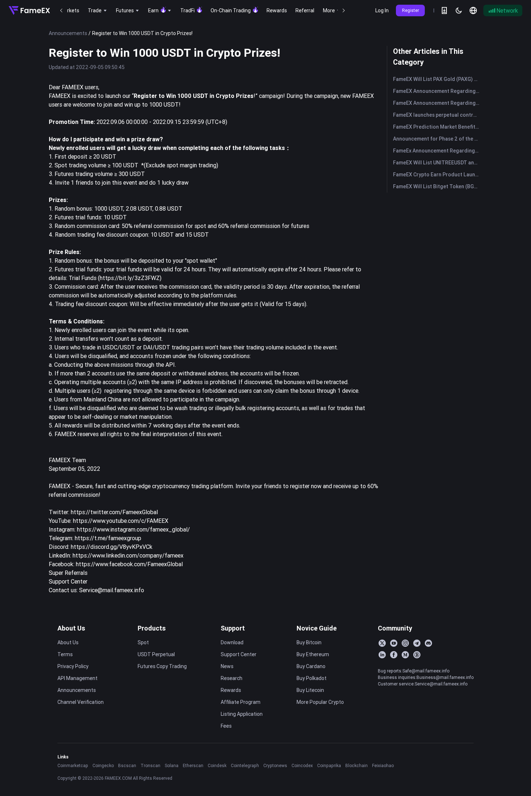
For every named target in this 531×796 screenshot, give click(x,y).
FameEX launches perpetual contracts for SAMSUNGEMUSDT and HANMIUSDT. (437, 115)
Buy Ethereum (313, 654)
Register (410, 10)
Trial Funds (81, 277)
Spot (143, 642)
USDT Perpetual (156, 654)
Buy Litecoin (310, 690)
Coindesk (217, 765)
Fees (226, 726)
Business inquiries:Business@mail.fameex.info (426, 677)
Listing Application (242, 714)
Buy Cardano (311, 666)
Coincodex (302, 765)
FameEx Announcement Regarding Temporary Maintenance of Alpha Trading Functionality (437, 150)
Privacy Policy (72, 666)
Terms (65, 654)
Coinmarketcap (72, 765)
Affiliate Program (240, 702)
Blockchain (356, 765)
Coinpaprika (329, 765)
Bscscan (127, 765)
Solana (171, 765)
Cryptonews (275, 765)
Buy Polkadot (312, 678)
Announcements (68, 33)
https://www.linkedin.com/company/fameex (128, 555)
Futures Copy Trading (162, 666)
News (227, 666)
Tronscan (150, 765)
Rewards (231, 690)
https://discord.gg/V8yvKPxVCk (111, 546)
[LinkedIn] (382, 654)
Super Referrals (68, 572)
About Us (71, 628)
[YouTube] (393, 643)
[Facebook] (393, 654)
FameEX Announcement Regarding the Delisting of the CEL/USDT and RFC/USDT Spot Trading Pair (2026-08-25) (437, 103)
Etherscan (193, 765)
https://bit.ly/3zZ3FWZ (130, 277)
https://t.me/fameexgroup (108, 538)
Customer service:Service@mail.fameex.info (422, 684)
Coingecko (103, 765)
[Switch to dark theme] (458, 10)
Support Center (68, 581)
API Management (77, 678)
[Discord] (428, 643)
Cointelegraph (245, 765)
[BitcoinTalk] (417, 654)
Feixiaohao (383, 765)
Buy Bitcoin (309, 642)
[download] (444, 10)
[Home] (29, 10)
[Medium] (405, 654)
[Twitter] (382, 643)
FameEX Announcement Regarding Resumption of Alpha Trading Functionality (437, 91)
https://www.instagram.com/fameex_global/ (133, 529)
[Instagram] (405, 643)
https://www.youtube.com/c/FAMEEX (120, 520)
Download (232, 642)
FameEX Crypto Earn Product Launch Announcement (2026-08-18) (437, 174)
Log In (382, 10)
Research (231, 678)
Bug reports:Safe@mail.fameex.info (413, 671)
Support (233, 628)
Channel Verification (80, 702)
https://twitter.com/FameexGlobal (114, 512)
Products (152, 628)
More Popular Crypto (320, 702)
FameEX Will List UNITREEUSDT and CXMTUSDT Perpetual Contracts (437, 162)
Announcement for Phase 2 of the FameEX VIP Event (437, 138)
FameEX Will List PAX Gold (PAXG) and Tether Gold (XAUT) (437, 79)
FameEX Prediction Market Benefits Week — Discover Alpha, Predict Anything (437, 127)
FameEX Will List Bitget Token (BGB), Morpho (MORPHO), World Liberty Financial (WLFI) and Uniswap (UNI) (437, 186)
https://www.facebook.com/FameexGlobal (129, 564)
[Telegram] (417, 643)
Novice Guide (317, 628)
